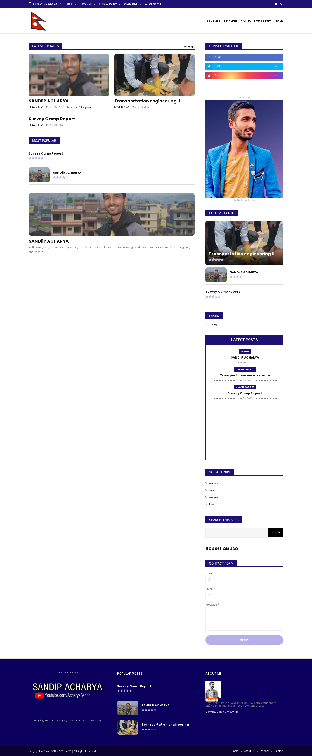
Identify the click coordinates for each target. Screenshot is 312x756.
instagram (214, 497)
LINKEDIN (230, 21)
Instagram (262, 21)
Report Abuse (221, 548)
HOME (279, 21)
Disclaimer (130, 4)
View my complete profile (221, 712)
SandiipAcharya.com (81, 107)
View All (189, 46)
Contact (279, 751)
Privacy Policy (108, 4)
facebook (213, 483)
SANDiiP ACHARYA (49, 101)
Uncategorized (245, 369)
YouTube (213, 21)
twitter (211, 490)
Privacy (264, 751)
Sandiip (244, 351)
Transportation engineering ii (147, 101)
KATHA (245, 21)
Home (68, 4)
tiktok (211, 504)
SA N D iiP (211, 700)
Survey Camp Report (52, 119)
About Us (86, 4)
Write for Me (153, 4)
